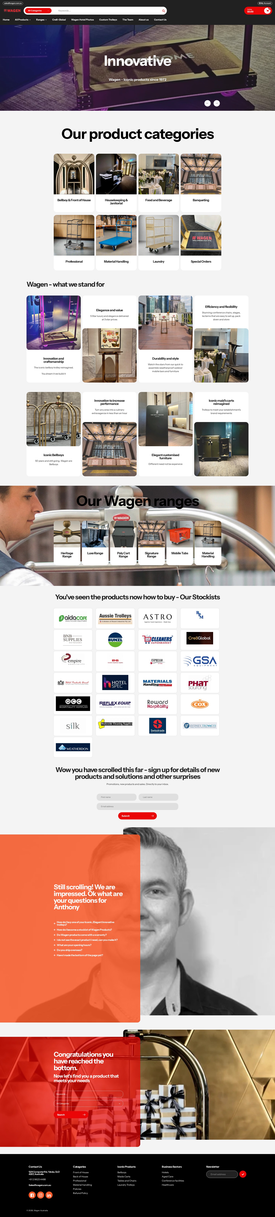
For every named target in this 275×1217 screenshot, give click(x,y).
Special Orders (201, 261)
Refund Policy (80, 1193)
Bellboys (121, 1172)
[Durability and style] (165, 339)
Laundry (158, 261)
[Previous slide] (207, 103)
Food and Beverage (158, 200)
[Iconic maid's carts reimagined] (221, 434)
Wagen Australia (41, 1210)
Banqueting (201, 200)
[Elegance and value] (109, 339)
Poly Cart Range (123, 554)
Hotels (165, 1172)
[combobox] (88, 1094)
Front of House (81, 1172)
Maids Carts (123, 1176)
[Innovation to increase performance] (109, 434)
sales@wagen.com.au (13, 3)
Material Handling (116, 261)
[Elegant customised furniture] (165, 434)
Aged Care (167, 1176)
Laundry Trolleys (126, 1184)
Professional (74, 261)
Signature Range (151, 554)
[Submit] (242, 1174)
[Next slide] (217, 103)
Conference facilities (173, 1180)
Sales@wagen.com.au (40, 1185)
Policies (77, 1189)
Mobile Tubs (179, 553)
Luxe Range (95, 553)
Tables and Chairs (126, 1180)
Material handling (82, 1184)
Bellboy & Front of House (74, 200)
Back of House (80, 1176)
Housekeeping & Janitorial (116, 201)
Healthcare (168, 1184)
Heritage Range (67, 554)
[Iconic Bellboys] (53, 434)
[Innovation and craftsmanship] (53, 339)
